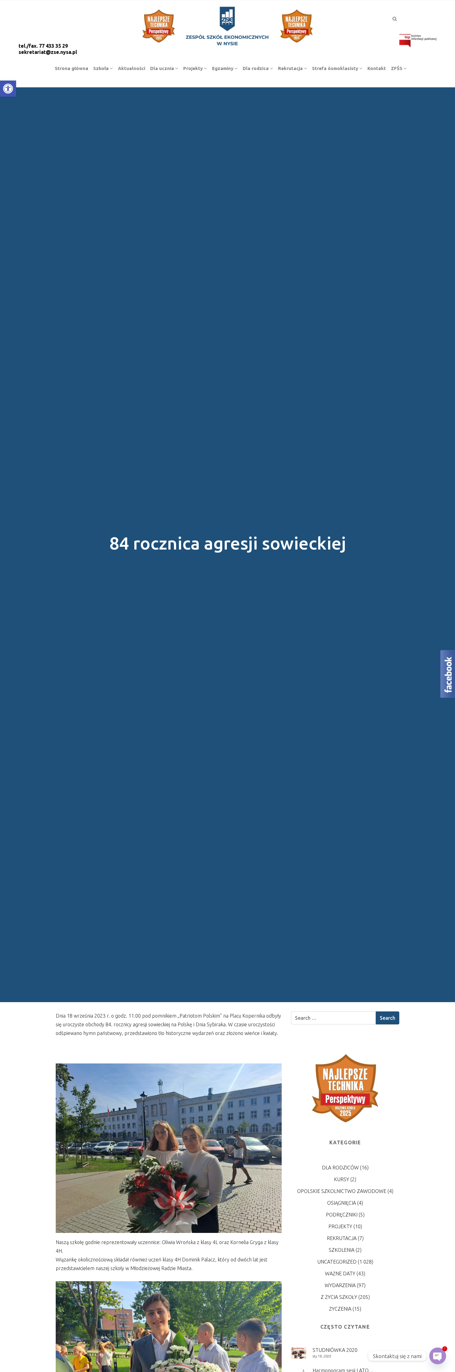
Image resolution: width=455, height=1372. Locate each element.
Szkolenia (341, 1250)
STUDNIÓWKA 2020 (335, 1350)
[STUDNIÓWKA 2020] (298, 1352)
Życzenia (340, 1309)
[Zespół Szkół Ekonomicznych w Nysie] (227, 25)
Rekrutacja (342, 1238)
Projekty (340, 1226)
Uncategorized (337, 1262)
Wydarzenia (340, 1285)
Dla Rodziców (340, 1167)
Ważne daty (340, 1273)
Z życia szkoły (339, 1297)
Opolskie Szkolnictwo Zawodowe (341, 1191)
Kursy (341, 1179)
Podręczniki (342, 1214)
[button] (8, 89)
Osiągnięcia (341, 1203)
